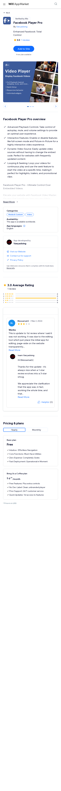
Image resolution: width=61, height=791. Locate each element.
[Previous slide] (5, 106)
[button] (24, 226)
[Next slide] (56, 106)
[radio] (14, 430)
